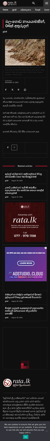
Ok (25, 437)
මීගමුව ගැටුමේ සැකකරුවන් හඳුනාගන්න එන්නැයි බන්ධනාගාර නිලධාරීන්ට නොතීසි (24, 311)
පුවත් (5, 32)
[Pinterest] (18, 89)
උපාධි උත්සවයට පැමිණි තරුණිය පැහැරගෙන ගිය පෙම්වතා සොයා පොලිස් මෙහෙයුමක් (24, 190)
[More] (14, 147)
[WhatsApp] (25, 89)
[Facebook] (5, 89)
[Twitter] (12, 89)
